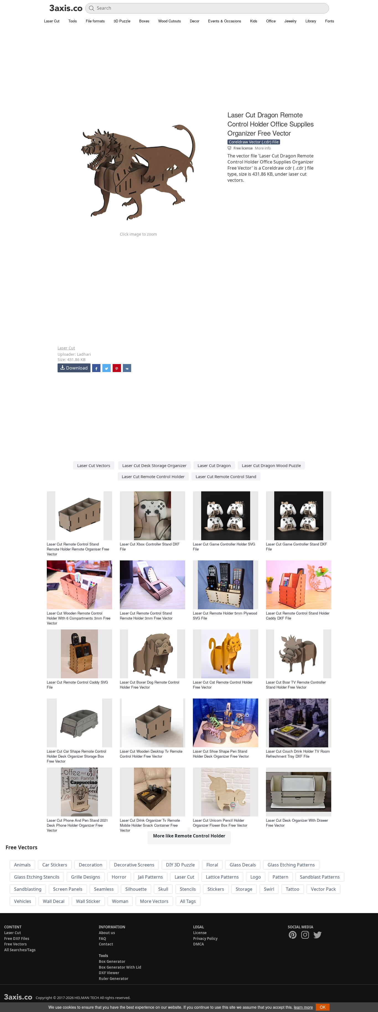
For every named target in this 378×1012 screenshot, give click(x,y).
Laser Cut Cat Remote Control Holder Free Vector (222, 684)
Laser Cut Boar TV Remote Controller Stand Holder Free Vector (296, 684)
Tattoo (292, 889)
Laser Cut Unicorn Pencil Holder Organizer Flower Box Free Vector (220, 823)
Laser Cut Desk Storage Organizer (154, 465)
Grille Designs (85, 877)
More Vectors (154, 901)
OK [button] (322, 1007)
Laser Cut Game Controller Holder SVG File (224, 546)
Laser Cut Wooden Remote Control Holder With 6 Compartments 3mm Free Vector (78, 618)
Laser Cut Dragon (214, 465)
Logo (255, 877)
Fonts (329, 20)
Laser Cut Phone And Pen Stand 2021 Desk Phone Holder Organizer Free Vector (77, 825)
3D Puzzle (122, 20)
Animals (22, 865)
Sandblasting (28, 889)
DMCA (198, 944)
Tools (72, 20)
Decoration (90, 865)
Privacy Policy (205, 938)
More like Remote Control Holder (189, 836)
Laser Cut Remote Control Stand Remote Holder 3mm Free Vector (146, 615)
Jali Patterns (150, 877)
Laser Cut (51, 20)
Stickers (216, 889)
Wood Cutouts (169, 20)
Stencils (188, 889)
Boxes (144, 20)
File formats (95, 20)
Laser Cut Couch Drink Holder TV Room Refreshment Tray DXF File (298, 754)
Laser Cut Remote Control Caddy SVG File (77, 684)
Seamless (104, 889)
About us (107, 932)
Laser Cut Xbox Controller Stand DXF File (150, 546)
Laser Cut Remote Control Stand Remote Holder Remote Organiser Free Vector (78, 549)
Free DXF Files (16, 938)
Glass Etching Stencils (36, 877)
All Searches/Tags (19, 949)
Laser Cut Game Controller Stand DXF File (296, 546)
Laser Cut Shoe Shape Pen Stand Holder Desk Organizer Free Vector (221, 754)
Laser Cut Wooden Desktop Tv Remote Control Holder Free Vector (151, 754)
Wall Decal (53, 901)
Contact (106, 944)
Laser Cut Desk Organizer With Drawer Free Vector (297, 823)
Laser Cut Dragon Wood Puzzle (271, 465)
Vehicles (22, 901)
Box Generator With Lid (120, 967)
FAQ (102, 938)
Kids (253, 20)
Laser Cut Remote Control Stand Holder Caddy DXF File (297, 615)
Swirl (269, 889)
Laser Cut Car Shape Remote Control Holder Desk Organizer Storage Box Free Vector (76, 756)
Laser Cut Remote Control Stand (226, 476)
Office (271, 20)
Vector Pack (323, 889)
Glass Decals (243, 865)
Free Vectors (15, 944)
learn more (303, 1007)
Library (310, 20)
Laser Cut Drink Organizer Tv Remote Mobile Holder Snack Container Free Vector (150, 825)
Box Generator (112, 961)
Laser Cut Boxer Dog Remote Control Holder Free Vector (149, 684)
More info (263, 148)
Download (77, 368)
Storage (244, 889)
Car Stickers (54, 865)
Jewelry (290, 20)
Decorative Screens (134, 865)
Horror (119, 877)
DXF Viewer (109, 972)
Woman (120, 901)
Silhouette (136, 889)
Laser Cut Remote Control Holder (153, 476)
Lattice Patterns (222, 877)
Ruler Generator (113, 978)
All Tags (188, 901)
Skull (163, 889)
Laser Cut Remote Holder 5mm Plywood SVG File (225, 615)
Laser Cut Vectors (93, 465)
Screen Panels (67, 889)
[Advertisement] (189, 70)
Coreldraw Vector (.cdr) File (254, 141)
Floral (212, 865)
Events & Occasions (224, 20)
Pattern (280, 877)
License (200, 932)
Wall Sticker (88, 901)
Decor (194, 20)
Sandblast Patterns (320, 877)
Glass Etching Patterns (291, 865)
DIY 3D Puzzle (180, 865)
